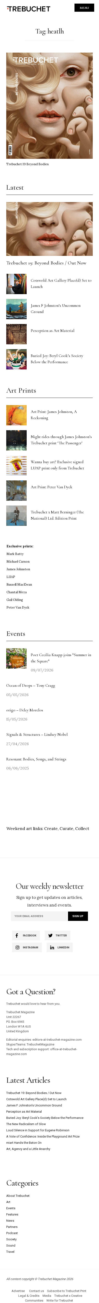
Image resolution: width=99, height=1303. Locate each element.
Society (11, 1239)
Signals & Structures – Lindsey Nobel (37, 734)
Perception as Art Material (52, 330)
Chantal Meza (16, 592)
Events (10, 1208)
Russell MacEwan (19, 585)
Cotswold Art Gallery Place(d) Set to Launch (36, 1099)
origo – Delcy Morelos (24, 710)
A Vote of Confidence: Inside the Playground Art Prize (43, 1136)
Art (8, 1202)
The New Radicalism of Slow (26, 1124)
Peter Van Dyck (17, 607)
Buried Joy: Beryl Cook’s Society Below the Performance (44, 1118)
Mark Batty (15, 554)
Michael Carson (18, 562)
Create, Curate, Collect (66, 828)
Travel (10, 1252)
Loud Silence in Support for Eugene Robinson (37, 1130)
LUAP (10, 577)
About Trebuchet (18, 1196)
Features (12, 1214)
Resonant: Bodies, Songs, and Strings (36, 759)
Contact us (36, 1291)
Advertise (18, 1291)
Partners (12, 1227)
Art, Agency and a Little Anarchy (28, 1149)
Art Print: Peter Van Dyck (51, 486)
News (10, 1220)
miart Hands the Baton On (24, 1142)
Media (47, 1296)
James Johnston (18, 569)
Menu (84, 8)
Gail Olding (14, 600)
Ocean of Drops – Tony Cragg (30, 685)
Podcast (12, 1233)
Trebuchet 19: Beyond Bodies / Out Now (46, 263)
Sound (10, 1245)
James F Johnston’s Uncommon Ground (34, 1105)
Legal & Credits (28, 1296)
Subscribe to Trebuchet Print (66, 1291)
